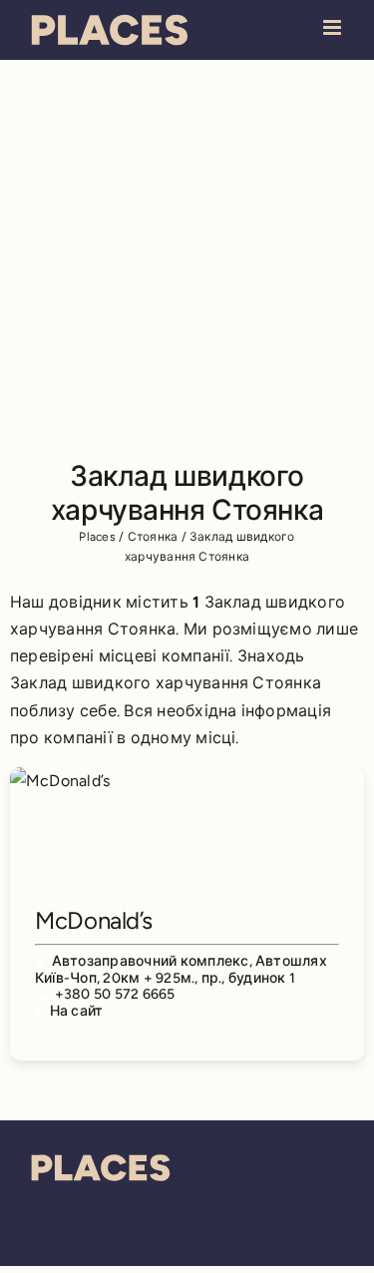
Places (97, 537)
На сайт (77, 1011)
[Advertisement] (187, 257)
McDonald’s (93, 920)
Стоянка (153, 537)
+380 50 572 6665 (115, 994)
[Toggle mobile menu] (333, 27)
